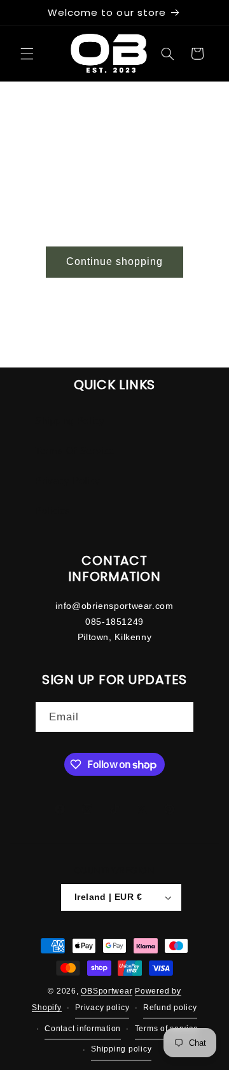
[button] (26, 53)
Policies (53, 511)
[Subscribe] (178, 716)
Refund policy (108, 335)
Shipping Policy (69, 421)
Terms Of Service (74, 451)
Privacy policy (40, 335)
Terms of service (45, 356)
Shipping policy (120, 356)
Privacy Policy (68, 481)
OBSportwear (106, 991)
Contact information (186, 335)
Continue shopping (114, 261)
